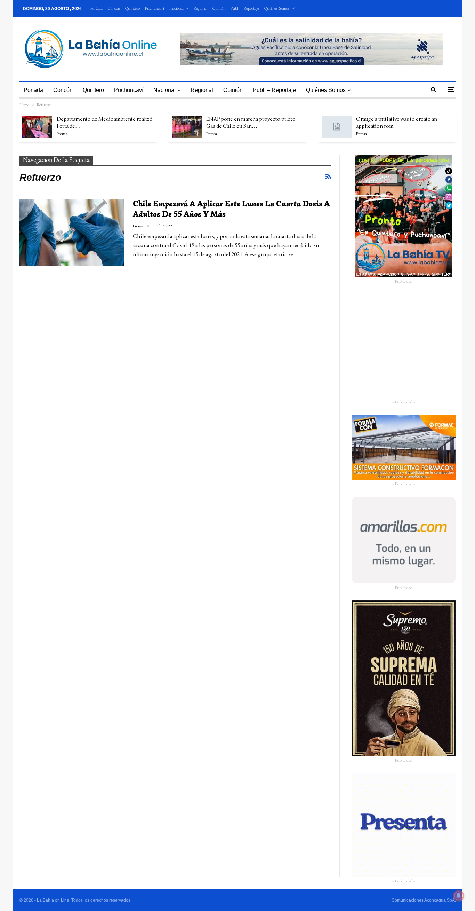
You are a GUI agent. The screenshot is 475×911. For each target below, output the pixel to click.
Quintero (132, 8)
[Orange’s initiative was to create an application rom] (337, 127)
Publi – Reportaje (245, 8)
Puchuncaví (154, 8)
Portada (96, 8)
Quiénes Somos (277, 8)
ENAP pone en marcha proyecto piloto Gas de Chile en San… (251, 122)
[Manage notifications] (458, 895)
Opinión (218, 8)
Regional (200, 8)
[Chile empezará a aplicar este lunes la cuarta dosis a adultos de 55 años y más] (71, 232)
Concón (114, 8)
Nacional (176, 8)
